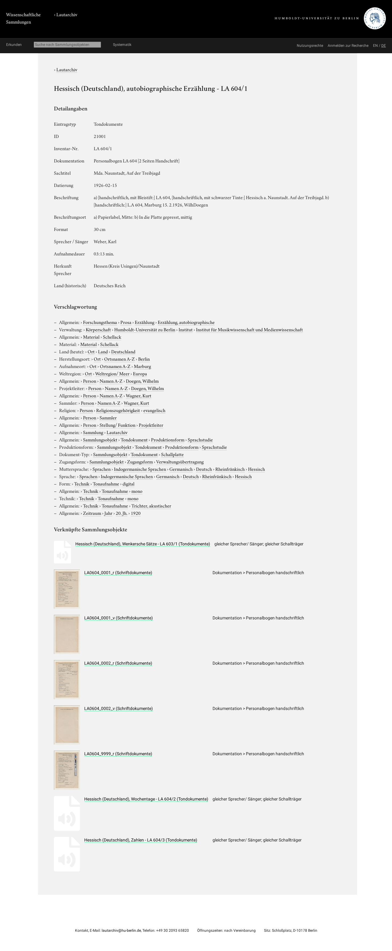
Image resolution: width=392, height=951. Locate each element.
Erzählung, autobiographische (186, 321)
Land (103, 351)
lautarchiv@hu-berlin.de (121, 930)
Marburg (142, 365)
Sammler (108, 417)
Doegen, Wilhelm (142, 380)
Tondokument (134, 439)
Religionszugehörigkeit (118, 410)
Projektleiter (151, 424)
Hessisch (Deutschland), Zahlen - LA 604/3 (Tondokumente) (140, 840)
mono (136, 490)
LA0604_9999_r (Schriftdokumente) (118, 753)
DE (383, 45)
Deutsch (204, 468)
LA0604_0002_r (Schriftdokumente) (118, 663)
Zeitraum (92, 512)
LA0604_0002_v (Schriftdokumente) (118, 708)
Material (91, 336)
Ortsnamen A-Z (119, 358)
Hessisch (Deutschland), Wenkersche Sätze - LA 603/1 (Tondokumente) (142, 543)
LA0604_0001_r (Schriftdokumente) (118, 572)
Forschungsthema (100, 321)
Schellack (112, 336)
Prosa (125, 321)
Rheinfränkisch (230, 468)
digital (128, 483)
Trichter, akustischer (151, 505)
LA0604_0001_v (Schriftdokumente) (118, 617)
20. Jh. (121, 512)
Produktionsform (167, 439)
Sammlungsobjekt (100, 439)
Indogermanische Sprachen (140, 468)
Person (89, 380)
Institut (186, 329)
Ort (91, 351)
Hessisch (256, 468)
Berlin (144, 358)
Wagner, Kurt (138, 395)
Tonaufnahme (106, 483)
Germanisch (181, 468)
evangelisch (154, 410)
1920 (136, 512)
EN (375, 45)
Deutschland (123, 351)
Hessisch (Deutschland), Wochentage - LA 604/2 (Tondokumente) (146, 799)
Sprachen (101, 468)
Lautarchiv (66, 14)
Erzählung (144, 321)
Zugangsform (140, 461)
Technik (81, 483)
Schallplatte (172, 454)
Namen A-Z (111, 380)
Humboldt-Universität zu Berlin (144, 329)
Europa (140, 373)
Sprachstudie (200, 439)
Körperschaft (98, 329)
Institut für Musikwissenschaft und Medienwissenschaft (249, 329)
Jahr (108, 512)
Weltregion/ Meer (112, 373)
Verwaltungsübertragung (180, 461)
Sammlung (93, 432)
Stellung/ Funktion (117, 424)
